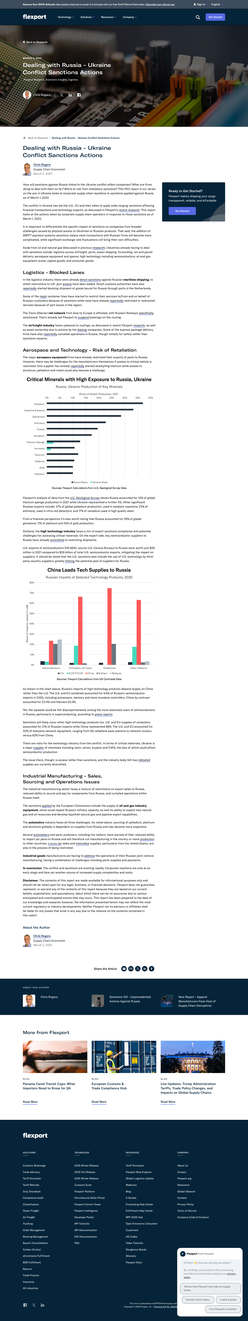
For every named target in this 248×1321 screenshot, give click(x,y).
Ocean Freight (31, 1210)
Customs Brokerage (34, 1165)
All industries (30, 1288)
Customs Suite (83, 1185)
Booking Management (35, 1236)
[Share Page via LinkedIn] (144, 968)
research (98, 247)
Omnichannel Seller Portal (89, 1197)
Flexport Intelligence (86, 1210)
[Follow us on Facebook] (79, 95)
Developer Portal (84, 1217)
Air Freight (29, 1217)
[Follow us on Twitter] (61, 95)
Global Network (186, 1191)
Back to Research (38, 138)
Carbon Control (32, 1249)
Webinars (131, 1185)
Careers (181, 1172)
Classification (31, 1204)
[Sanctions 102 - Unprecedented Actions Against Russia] (98, 1001)
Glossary (131, 1256)
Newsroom (183, 1185)
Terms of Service (186, 1210)
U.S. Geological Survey (85, 498)
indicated (144, 760)
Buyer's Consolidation (35, 1243)
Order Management (34, 1230)
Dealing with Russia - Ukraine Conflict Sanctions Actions (85, 138)
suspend (83, 317)
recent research (129, 210)
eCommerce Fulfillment (36, 1256)
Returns (27, 1269)
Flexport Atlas (134, 1262)
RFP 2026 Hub (134, 1217)
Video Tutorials (134, 1243)
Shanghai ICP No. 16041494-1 (167, 1306)
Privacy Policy (185, 1204)
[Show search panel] (198, 17)
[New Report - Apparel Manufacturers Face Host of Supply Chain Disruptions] (167, 1001)
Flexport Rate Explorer (139, 1172)
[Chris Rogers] (29, 1001)
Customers (132, 1230)
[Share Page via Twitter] (138, 968)
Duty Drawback (32, 1191)
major (43, 296)
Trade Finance (31, 1275)
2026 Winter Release (86, 1165)
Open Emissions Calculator (141, 1223)
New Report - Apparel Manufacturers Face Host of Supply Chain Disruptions (197, 1001)
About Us (182, 1165)
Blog (128, 1191)
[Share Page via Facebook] (151, 968)
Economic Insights (56, 79)
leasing (82, 329)
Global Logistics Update (140, 1178)
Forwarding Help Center (139, 1204)
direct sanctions (90, 279)
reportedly (29, 288)
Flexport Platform (84, 1191)
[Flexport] (34, 17)
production (147, 839)
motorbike (82, 843)
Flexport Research (34, 79)
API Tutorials (81, 1223)
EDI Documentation (85, 1236)
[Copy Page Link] (131, 968)
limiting (70, 561)
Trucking (28, 1223)
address (89, 856)
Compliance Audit (33, 1197)
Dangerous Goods (136, 1249)
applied (47, 805)
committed (57, 540)
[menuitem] (66, 17)
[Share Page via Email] (124, 968)
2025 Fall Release (84, 1172)
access (67, 284)
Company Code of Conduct (193, 1217)
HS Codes (131, 1236)
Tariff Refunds (31, 1185)
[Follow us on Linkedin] (70, 95)
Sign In (201, 4)
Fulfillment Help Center (139, 1210)
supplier (38, 747)
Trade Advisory (31, 1172)
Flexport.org (184, 1178)
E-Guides (131, 1197)
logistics (73, 79)
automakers (41, 834)
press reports (103, 714)
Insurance (28, 1281)
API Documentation (85, 1230)
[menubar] (124, 17)
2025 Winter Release (86, 1178)
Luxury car (55, 843)
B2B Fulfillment (32, 1262)
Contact (182, 1197)
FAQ (76, 1243)
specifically (146, 313)
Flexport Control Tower (87, 1204)
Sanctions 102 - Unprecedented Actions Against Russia (130, 999)
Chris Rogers (49, 997)
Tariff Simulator (32, 1178)
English (215, 4)
